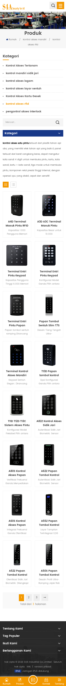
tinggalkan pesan (33, 679)
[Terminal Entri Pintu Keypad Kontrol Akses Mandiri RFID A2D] (17, 255)
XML (29, 667)
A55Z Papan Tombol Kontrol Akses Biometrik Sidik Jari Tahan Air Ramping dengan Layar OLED (49, 523)
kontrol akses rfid (17, 104)
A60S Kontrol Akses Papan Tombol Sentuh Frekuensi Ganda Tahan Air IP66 (17, 523)
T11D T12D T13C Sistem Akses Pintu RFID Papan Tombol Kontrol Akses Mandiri (17, 423)
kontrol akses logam (19, 81)
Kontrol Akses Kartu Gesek (23, 96)
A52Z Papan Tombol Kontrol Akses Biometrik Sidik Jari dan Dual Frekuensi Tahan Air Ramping (17, 573)
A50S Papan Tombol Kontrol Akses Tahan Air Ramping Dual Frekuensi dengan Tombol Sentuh (49, 573)
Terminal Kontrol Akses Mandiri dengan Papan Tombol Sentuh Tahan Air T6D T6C (17, 373)
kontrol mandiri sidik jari (22, 73)
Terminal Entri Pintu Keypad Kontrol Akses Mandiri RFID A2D (17, 274)
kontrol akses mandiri (34, 39)
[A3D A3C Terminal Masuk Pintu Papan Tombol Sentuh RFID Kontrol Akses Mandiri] (49, 205)
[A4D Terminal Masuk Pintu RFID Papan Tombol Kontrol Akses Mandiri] (17, 205)
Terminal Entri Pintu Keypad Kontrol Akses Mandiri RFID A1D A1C (49, 274)
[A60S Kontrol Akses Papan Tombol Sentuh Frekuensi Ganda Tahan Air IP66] (17, 504)
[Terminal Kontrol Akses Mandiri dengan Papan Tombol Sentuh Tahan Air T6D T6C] (17, 355)
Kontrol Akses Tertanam (22, 66)
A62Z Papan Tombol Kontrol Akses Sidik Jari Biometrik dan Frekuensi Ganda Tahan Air (49, 473)
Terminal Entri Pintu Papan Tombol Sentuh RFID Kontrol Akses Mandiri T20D (17, 324)
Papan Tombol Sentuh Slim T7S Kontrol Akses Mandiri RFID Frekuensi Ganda (49, 324)
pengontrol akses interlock (23, 111)
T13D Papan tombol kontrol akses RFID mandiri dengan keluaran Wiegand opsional (49, 373)
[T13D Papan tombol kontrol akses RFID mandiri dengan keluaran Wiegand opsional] (49, 355)
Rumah (13, 39)
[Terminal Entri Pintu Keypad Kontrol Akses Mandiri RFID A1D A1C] (49, 255)
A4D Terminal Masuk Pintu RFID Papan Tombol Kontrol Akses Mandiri (17, 224)
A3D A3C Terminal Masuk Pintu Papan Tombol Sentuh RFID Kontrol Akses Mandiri (49, 224)
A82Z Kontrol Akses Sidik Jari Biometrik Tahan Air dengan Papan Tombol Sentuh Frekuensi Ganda (49, 423)
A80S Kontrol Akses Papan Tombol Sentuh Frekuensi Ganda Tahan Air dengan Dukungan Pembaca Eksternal (17, 473)
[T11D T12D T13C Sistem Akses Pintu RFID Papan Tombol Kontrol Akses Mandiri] (17, 405)
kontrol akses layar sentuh (23, 88)
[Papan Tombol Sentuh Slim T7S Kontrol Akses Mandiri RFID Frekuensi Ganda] (49, 305)
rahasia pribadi (42, 667)
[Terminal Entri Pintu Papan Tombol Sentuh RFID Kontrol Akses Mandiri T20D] (17, 305)
